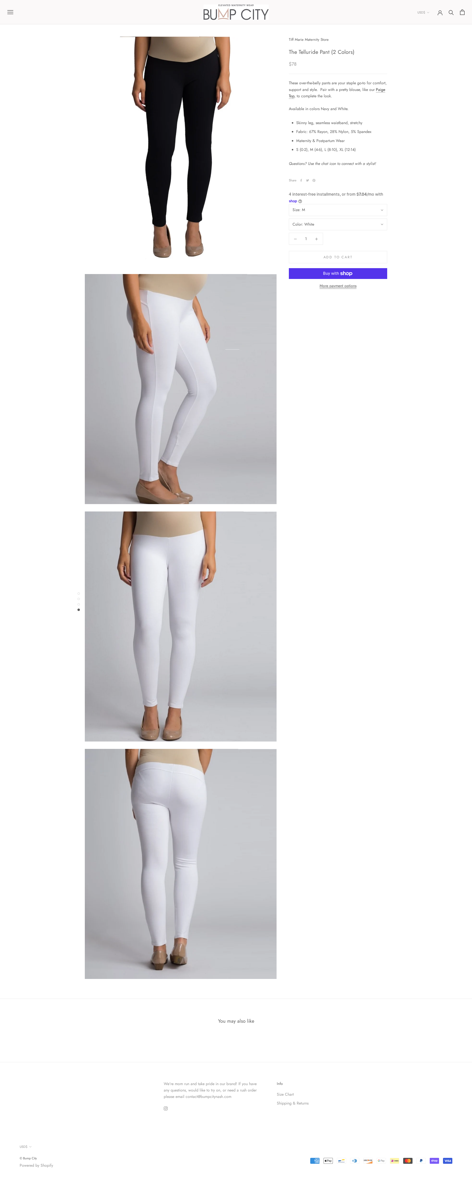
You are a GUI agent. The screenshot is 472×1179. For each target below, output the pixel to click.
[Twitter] (307, 180)
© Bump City (28, 1158)
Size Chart (285, 1094)
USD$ (421, 12)
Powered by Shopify (36, 1165)
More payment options (338, 286)
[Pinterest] (313, 180)
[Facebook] (301, 180)
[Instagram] (166, 1108)
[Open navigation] (10, 12)
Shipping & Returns (293, 1103)
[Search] (451, 12)
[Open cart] (462, 12)
